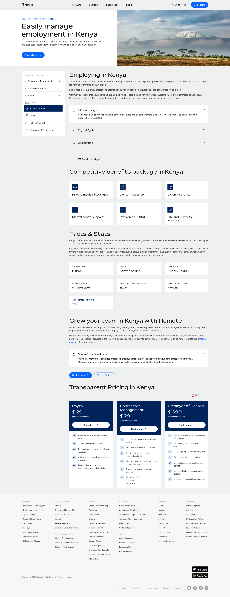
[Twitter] (201, 588)
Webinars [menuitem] (93, 519)
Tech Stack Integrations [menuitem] (98, 532)
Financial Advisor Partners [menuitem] (196, 523)
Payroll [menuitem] (58, 519)
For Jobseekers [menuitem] (125, 551)
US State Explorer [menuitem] (96, 546)
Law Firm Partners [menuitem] (193, 528)
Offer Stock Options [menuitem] (30, 537)
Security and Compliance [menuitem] (129, 510)
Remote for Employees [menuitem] (128, 543)
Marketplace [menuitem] (163, 523)
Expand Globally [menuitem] (29, 514)
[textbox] (199, 395)
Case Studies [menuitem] (94, 514)
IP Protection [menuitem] (124, 523)
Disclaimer (167, 588)
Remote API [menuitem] (27, 523)
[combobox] (199, 395)
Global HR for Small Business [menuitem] (66, 543)
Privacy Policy (121, 588)
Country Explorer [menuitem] (34, 19)
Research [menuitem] (93, 510)
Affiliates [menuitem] (189, 510)
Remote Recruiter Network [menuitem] (196, 537)
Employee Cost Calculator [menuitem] (99, 550)
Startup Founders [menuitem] (126, 538)
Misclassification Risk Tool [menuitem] (99, 554)
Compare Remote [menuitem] (96, 528)
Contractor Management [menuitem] (64, 514)
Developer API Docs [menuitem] (97, 523)
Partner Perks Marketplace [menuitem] (196, 532)
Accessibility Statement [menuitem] (167, 541)
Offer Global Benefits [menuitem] (31, 532)
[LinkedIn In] (195, 588)
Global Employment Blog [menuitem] (98, 506)
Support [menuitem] (161, 528)
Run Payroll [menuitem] (27, 528)
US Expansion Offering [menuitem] (31, 541)
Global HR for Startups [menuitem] (64, 538)
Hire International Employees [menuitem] (34, 506)
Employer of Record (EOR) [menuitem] (65, 510)
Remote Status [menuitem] (164, 532)
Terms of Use (152, 588)
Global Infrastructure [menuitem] (127, 506)
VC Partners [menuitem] (191, 514)
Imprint (178, 588)
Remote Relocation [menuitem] (62, 523)
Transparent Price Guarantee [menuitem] (130, 519)
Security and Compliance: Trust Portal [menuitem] (134, 514)
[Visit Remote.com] (27, 5)
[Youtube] (189, 588)
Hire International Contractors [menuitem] (34, 510)
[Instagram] (206, 588)
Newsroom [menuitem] (162, 514)
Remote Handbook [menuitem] (96, 537)
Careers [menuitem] (161, 510)
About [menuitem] (160, 506)
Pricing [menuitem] (58, 506)
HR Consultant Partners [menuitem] (195, 519)
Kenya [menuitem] (52, 19)
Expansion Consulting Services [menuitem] (67, 528)
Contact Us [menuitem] (162, 537)
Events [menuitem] (161, 519)
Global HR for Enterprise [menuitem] (64, 547)
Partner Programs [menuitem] (193, 506)
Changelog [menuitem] (93, 559)
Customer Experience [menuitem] (127, 528)
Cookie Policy (136, 588)
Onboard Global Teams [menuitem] (32, 519)
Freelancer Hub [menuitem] (125, 547)
